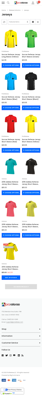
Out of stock (11, 278)
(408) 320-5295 (12, 319)
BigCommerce (15, 375)
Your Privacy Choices (15, 389)
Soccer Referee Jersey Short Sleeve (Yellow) (31, 140)
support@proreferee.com (14, 322)
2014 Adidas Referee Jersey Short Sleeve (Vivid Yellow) (10, 268)
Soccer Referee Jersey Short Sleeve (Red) (11, 140)
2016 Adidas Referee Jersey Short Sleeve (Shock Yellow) (30, 225)
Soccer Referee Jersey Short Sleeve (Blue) (11, 98)
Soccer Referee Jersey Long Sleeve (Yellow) (11, 55)
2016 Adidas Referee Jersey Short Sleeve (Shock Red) (10, 225)
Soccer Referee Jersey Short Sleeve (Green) (31, 55)
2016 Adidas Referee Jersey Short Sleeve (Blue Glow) (10, 183)
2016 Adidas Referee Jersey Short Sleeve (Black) (30, 183)
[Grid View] (32, 21)
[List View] (37, 21)
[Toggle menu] (3, 3)
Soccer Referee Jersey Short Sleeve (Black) (31, 98)
